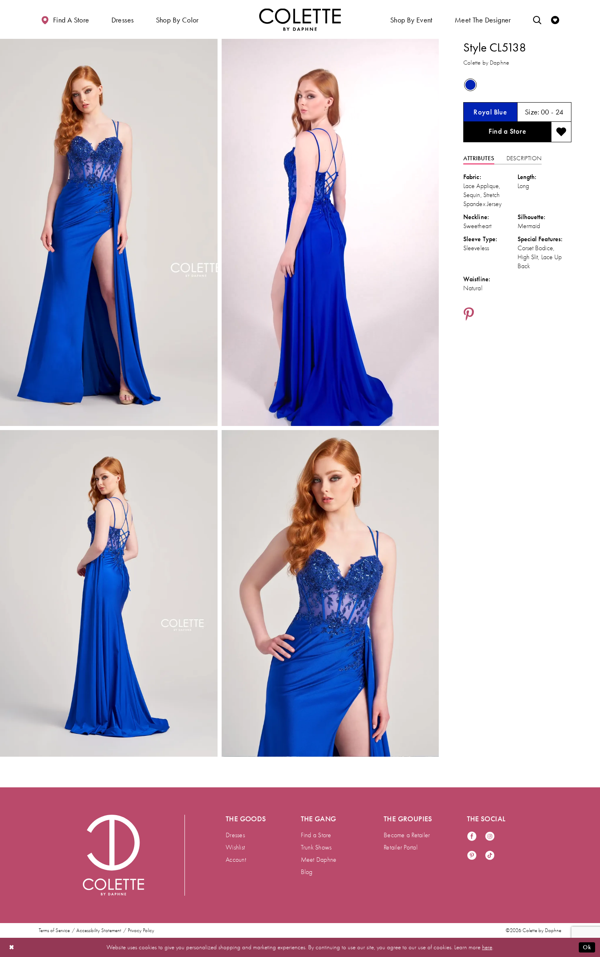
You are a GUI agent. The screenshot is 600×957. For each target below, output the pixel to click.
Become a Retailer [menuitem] (407, 835)
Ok (587, 947)
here (487, 947)
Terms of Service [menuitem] (54, 930)
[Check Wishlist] (555, 19)
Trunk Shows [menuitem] (316, 847)
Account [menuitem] (236, 859)
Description (524, 158)
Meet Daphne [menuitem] (319, 859)
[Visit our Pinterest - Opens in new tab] (472, 855)
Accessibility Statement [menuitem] (98, 930)
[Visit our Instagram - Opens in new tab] (490, 836)
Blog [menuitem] (307, 872)
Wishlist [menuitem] (235, 847)
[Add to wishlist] (561, 132)
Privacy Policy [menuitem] (141, 930)
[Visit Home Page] (300, 19)
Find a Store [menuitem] (316, 835)
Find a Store (507, 131)
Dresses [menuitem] (235, 835)
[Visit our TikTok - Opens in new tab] (490, 855)
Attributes (478, 158)
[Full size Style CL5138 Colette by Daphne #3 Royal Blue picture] (330, 593)
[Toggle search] (537, 19)
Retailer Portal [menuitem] (401, 847)
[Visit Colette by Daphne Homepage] (113, 855)
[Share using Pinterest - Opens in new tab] (468, 315)
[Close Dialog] (12, 947)
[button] (122, 19)
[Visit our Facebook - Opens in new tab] (472, 836)
